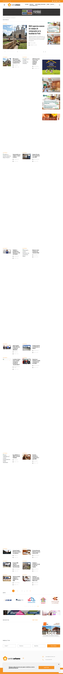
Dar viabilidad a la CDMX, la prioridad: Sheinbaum (16, 456)
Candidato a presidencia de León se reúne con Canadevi (36, 565)
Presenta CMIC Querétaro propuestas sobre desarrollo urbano (16, 565)
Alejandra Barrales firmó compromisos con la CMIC (36, 156)
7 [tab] (36, 606)
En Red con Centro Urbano (32, 5)
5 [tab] (32, 606)
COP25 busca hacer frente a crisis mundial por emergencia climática (36, 61)
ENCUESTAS (6, 620)
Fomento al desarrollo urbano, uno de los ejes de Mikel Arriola (35, 578)
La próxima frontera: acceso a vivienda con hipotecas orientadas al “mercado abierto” (16, 362)
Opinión (48, 4)
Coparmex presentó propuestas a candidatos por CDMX (16, 578)
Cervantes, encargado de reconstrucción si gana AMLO (35, 457)
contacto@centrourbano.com (50, 656)
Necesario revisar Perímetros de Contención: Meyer (35, 251)
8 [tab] (38, 606)
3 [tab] (28, 606)
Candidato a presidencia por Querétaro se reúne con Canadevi (16, 252)
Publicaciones (43, 4)
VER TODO (35, 620)
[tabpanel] (8, 600)
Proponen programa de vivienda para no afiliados (36, 347)
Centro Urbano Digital (37, 5)
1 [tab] (25, 606)
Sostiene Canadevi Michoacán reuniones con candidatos (17, 552)
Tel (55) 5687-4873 (49, 659)
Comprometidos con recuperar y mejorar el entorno (16, 156)
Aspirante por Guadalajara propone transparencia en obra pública (36, 361)
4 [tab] (30, 606)
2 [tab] (27, 606)
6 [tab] (34, 606)
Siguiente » (30, 590)
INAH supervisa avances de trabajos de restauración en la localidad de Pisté (36, 30)
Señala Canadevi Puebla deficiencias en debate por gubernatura (16, 347)
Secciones (26, 4)
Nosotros (52, 4)
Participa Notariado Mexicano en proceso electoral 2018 (36, 552)
